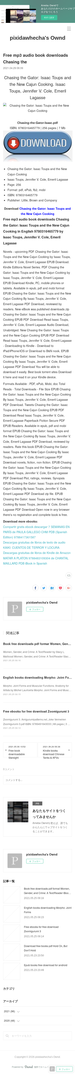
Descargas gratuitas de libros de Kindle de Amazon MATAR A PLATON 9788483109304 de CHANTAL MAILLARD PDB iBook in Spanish (37, 558)
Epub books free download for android (45, 965)
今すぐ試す (49, 17)
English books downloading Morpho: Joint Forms (38, 677)
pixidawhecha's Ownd (37, 38)
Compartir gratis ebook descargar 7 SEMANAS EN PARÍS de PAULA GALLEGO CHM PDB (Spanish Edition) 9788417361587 (36, 532)
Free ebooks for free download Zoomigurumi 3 (36, 711)
